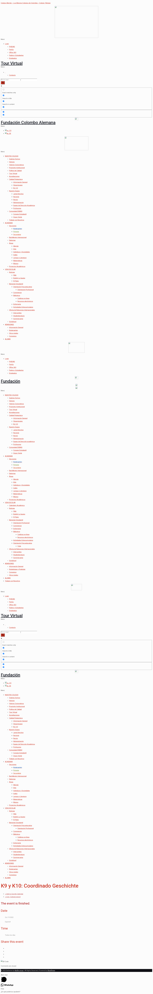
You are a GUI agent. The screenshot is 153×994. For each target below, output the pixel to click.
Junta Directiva (18, 194)
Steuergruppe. (18, 421)
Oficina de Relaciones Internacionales (22, 310)
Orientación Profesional (25, 290)
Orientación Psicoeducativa (22, 287)
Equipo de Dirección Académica (24, 205)
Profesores (17, 208)
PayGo (11, 50)
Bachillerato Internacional (17, 237)
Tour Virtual (12, 63)
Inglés (15, 255)
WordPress (51, 970)
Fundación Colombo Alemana (28, 122)
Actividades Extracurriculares (23, 307)
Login (7, 44)
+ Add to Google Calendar (14, 894)
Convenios (12, 336)
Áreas (11, 243)
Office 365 (12, 52)
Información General (20, 182)
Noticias (12, 272)
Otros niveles (13, 333)
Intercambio (17, 313)
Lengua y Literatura (19, 258)
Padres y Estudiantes (16, 55)
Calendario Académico (17, 505)
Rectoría (16, 197)
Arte (14, 249)
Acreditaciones (14, 176)
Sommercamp (18, 319)
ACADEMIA (9, 223)
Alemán (16, 246)
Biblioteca (16, 295)
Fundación (10, 381)
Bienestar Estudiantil (16, 284)
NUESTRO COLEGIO (11, 156)
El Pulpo (16, 281)
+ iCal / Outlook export (13, 897)
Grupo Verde (17, 217)
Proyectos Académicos (17, 266)
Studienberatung (18, 316)
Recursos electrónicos (25, 301)
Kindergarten (13, 330)
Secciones (12, 226)
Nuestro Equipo (14, 191)
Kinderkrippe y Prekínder (17, 569)
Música (15, 263)
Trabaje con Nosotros (16, 220)
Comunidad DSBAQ (15, 211)
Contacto (12, 75)
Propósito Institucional (17, 168)
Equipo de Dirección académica (24, 441)
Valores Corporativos (16, 165)
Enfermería (17, 304)
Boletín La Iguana (19, 278)
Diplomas (12, 240)
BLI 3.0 (15, 188)
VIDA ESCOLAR (10, 269)
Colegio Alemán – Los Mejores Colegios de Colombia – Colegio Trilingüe (25, 3)
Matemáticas (17, 261)
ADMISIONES (9, 324)
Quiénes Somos (14, 159)
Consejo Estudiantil (19, 214)
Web (14, 275)
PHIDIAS (12, 47)
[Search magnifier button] (3, 82)
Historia (11, 162)
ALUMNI (8, 339)
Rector (15, 200)
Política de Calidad (15, 171)
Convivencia (17, 293)
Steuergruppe (17, 185)
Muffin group (19, 970)
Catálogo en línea (23, 298)
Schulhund (12, 322)
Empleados (13, 58)
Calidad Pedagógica (16, 179)
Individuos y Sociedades (21, 252)
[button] (76, 39)
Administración (18, 203)
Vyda (19, 546)
